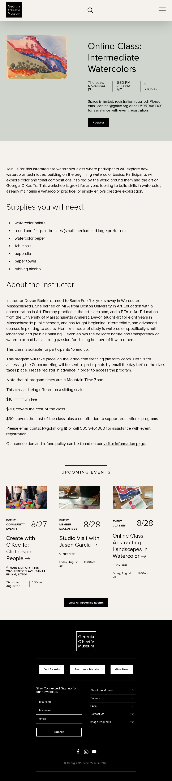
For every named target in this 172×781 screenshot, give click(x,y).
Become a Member (87, 669)
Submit (59, 732)
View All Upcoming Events (86, 602)
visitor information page (124, 443)
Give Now (121, 669)
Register (98, 122)
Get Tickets (52, 669)
